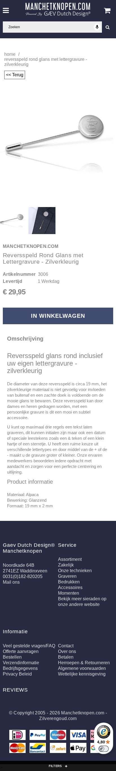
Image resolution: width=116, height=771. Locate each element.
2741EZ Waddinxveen (25, 570)
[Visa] (79, 736)
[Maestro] (58, 736)
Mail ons (11, 582)
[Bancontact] (38, 749)
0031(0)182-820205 (23, 576)
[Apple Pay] (79, 749)
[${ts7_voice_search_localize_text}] (97, 27)
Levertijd (12, 281)
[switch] (104, 749)
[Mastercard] (18, 749)
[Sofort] (58, 749)
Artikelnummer (19, 274)
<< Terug (14, 74)
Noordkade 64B (18, 565)
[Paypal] (38, 736)
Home (9, 54)
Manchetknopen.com (82, 712)
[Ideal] (18, 736)
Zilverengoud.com (58, 718)
